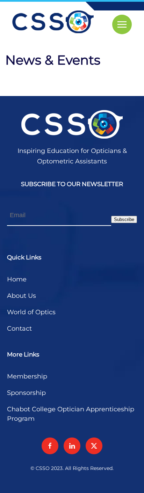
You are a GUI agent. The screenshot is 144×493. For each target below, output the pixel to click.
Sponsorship (26, 393)
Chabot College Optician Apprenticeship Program (70, 413)
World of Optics (31, 312)
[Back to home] (53, 21)
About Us (21, 296)
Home (17, 279)
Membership (27, 376)
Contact (19, 328)
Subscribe (124, 219)
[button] (122, 24)
